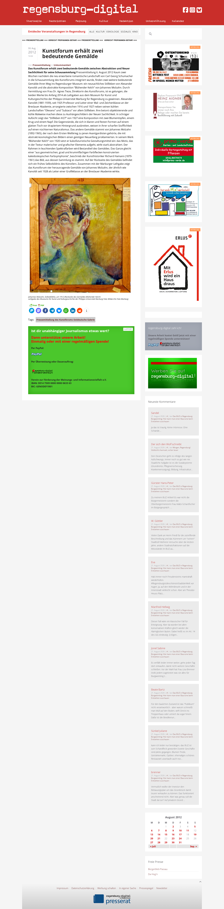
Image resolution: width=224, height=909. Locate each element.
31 (180, 842)
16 (173, 834)
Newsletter (161, 888)
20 (151, 838)
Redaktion (126, 21)
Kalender (178, 21)
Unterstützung (156, 21)
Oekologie (112, 31)
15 (166, 834)
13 (151, 834)
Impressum (62, 888)
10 (180, 830)
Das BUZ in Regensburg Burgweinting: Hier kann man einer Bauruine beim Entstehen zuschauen (172, 419)
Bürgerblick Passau (157, 869)
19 (195, 834)
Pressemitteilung (41, 65)
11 (187, 830)
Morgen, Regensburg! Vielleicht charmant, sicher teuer (170, 448)
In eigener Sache (127, 888)
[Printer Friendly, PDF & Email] (36, 305)
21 (159, 838)
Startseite (34, 21)
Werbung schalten (106, 888)
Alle (91, 31)
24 (180, 838)
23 (173, 838)
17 (180, 834)
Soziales (126, 31)
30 (173, 842)
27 (151, 842)
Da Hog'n (153, 874)
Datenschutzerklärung (82, 888)
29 (166, 842)
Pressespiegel (146, 888)
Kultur (103, 21)
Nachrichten (57, 21)
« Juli (153, 846)
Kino (135, 31)
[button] (31, 310)
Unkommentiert (62, 65)
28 (159, 842)
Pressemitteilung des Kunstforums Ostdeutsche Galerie (65, 319)
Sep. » (193, 846)
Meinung (81, 21)
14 (159, 834)
